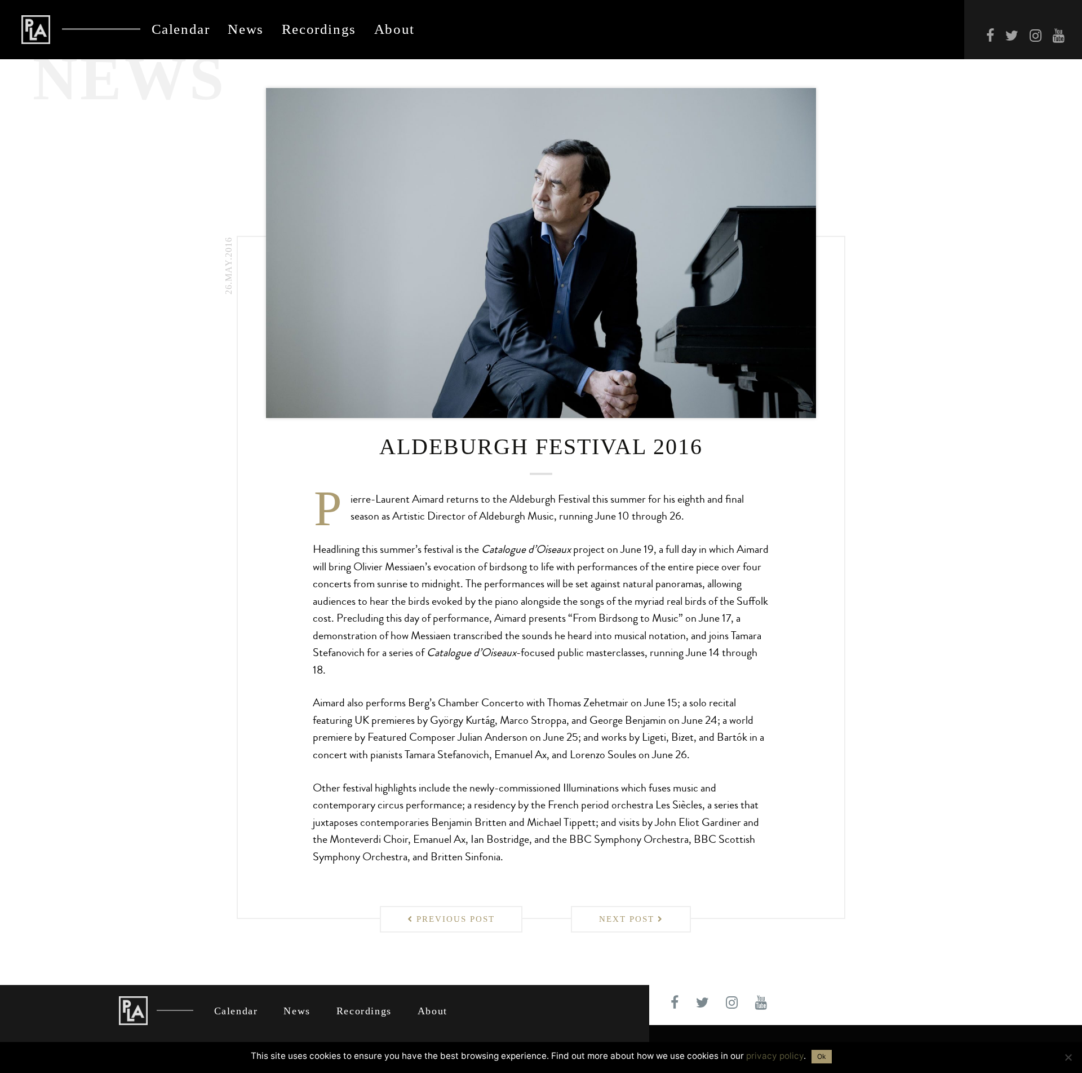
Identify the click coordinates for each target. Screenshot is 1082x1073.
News (245, 30)
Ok (821, 1056)
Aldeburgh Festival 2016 (541, 446)
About (394, 30)
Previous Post (454, 919)
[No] (1068, 1057)
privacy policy (775, 1055)
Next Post (628, 919)
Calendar (181, 30)
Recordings (319, 30)
